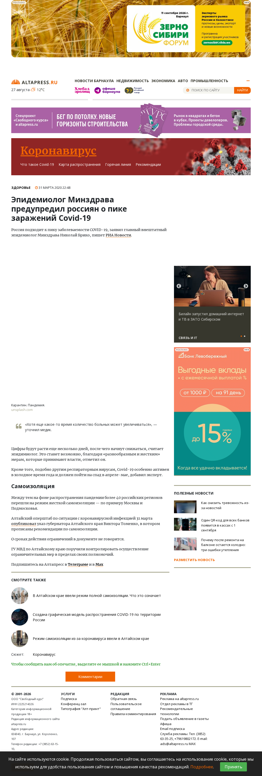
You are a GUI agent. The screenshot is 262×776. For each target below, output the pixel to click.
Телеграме (78, 564)
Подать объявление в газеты (184, 718)
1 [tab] (241, 336)
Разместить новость (194, 560)
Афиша (165, 724)
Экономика (163, 80)
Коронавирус (58, 150)
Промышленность (209, 80)
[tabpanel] (212, 306)
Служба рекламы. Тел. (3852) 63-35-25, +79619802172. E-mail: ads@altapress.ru (184, 738)
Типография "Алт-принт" (81, 708)
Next (245, 286)
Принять (233, 767)
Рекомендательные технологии (176, 711)
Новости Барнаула (94, 80)
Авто (183, 80)
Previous (178, 286)
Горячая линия (118, 164)
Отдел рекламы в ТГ (176, 704)
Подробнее (201, 767)
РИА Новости (118, 235)
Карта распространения (80, 164)
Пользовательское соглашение (126, 706)
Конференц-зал (73, 704)
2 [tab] (244, 336)
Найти (242, 90)
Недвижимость (132, 80)
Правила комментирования (133, 714)
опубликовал (23, 523)
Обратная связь (124, 698)
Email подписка (172, 728)
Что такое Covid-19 (37, 164)
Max (99, 564)
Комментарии (90, 676)
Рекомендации (148, 164)
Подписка (69, 698)
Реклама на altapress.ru (179, 698)
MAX (192, 743)
